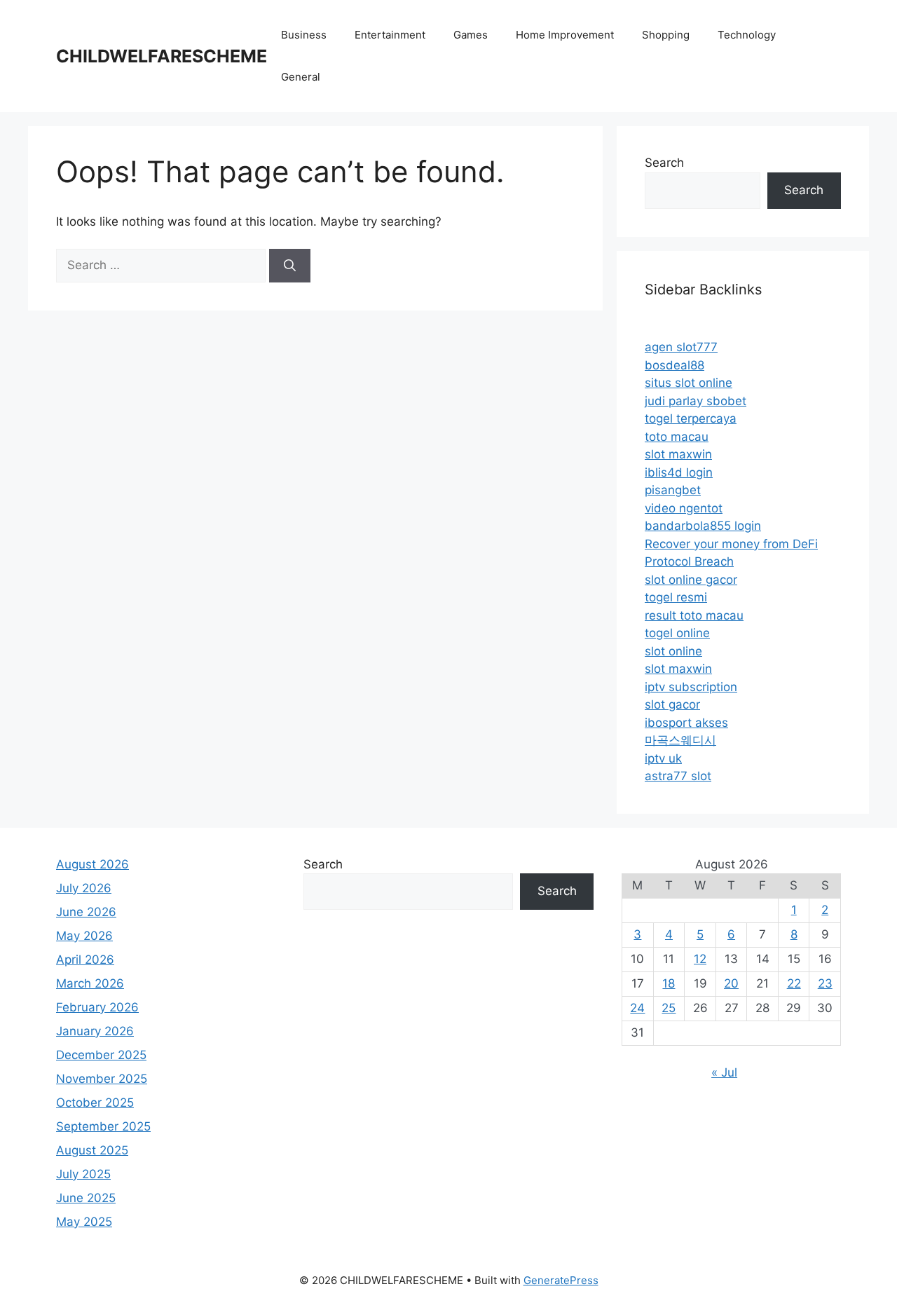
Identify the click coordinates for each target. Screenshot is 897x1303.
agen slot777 (681, 347)
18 (668, 983)
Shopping (666, 34)
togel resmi (676, 597)
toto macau (676, 437)
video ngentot (684, 508)
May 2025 (84, 1222)
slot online (673, 651)
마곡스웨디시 (680, 740)
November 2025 (101, 1079)
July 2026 (83, 888)
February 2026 (97, 1007)
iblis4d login (679, 472)
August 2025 (92, 1150)
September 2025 (103, 1126)
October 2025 (95, 1103)
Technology (747, 34)
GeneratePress (560, 1280)
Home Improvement (565, 34)
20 (731, 983)
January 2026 (95, 1031)
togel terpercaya (691, 418)
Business (304, 34)
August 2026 (92, 864)
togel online (677, 633)
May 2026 (84, 936)
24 (637, 1008)
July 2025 (83, 1174)
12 (700, 959)
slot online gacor (691, 580)
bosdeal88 (674, 365)
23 (825, 983)
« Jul (724, 1072)
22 (794, 983)
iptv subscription (691, 687)
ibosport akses (686, 723)
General (300, 76)
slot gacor (672, 704)
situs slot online (688, 383)
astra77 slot (678, 776)
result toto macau (694, 615)
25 (669, 1008)
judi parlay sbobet (695, 401)
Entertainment (390, 34)
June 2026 (86, 912)
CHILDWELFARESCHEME (161, 56)
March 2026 (90, 983)
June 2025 (86, 1198)
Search (664, 163)
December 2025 (101, 1055)
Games (470, 34)
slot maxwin (678, 454)
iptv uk (663, 758)
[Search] (289, 265)
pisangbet (673, 490)
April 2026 (85, 960)
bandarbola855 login (703, 526)
